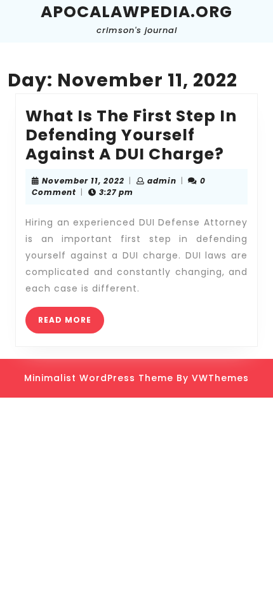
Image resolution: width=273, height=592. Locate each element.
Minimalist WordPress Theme (98, 378)
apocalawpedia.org (136, 12)
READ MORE (71, 323)
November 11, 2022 (83, 180)
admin (161, 180)
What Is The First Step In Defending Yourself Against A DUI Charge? (131, 135)
